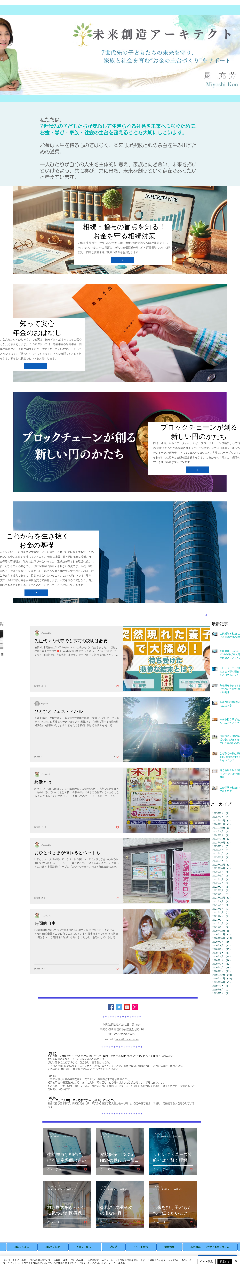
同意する (224, 1261)
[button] (205, 615)
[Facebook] (111, 1007)
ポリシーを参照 (117, 1263)
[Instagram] (135, 1007)
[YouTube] (127, 1007)
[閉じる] (236, 1261)
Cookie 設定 (206, 1261)
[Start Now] (122, 260)
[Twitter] (119, 1007)
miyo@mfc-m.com (127, 1039)
